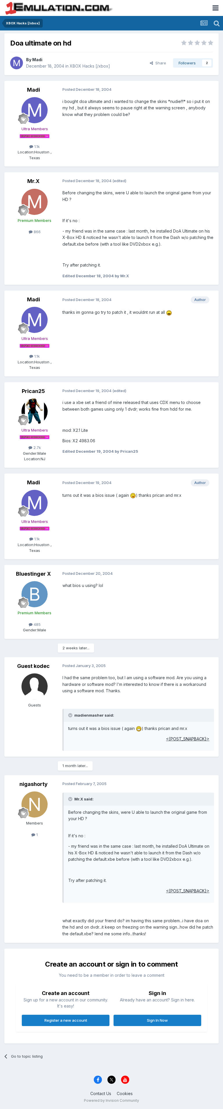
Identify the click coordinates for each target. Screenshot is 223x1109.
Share (159, 63)
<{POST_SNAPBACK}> (187, 738)
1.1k (36, 146)
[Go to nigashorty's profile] (34, 804)
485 (37, 624)
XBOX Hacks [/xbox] (90, 66)
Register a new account (65, 1020)
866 (37, 231)
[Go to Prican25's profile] (34, 411)
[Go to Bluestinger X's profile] (34, 594)
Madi (37, 59)
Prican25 (33, 391)
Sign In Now (157, 1020)
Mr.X (33, 181)
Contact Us (100, 1093)
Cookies (125, 1093)
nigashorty (33, 784)
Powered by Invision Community (111, 1100)
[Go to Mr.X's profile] (34, 202)
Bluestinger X (33, 574)
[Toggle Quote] (70, 715)
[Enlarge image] (169, 312)
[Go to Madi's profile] (16, 63)
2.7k (36, 447)
